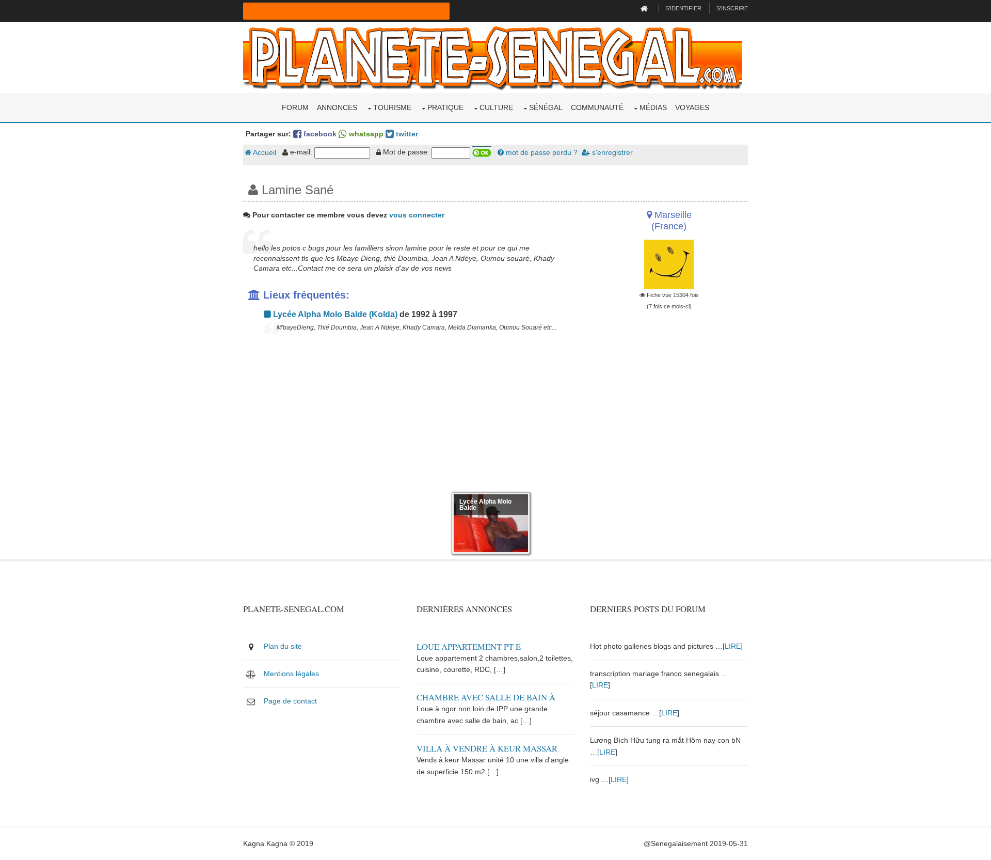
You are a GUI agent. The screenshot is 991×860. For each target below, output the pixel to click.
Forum (295, 107)
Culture (496, 107)
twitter (406, 134)
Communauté (597, 107)
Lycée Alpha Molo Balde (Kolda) (334, 314)
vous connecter (416, 215)
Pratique (445, 107)
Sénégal (546, 107)
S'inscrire (732, 8)
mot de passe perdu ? (541, 152)
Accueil (263, 152)
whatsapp (365, 134)
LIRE (733, 646)
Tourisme (392, 107)
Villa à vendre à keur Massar (487, 748)
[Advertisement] (408, 415)
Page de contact (290, 701)
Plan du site (283, 646)
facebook (319, 134)
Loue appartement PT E (469, 646)
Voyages (692, 107)
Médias (653, 107)
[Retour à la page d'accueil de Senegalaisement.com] (645, 8)
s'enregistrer (611, 152)
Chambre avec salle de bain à (486, 697)
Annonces (337, 107)
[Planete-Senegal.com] (492, 57)
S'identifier (683, 8)
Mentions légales (291, 673)
